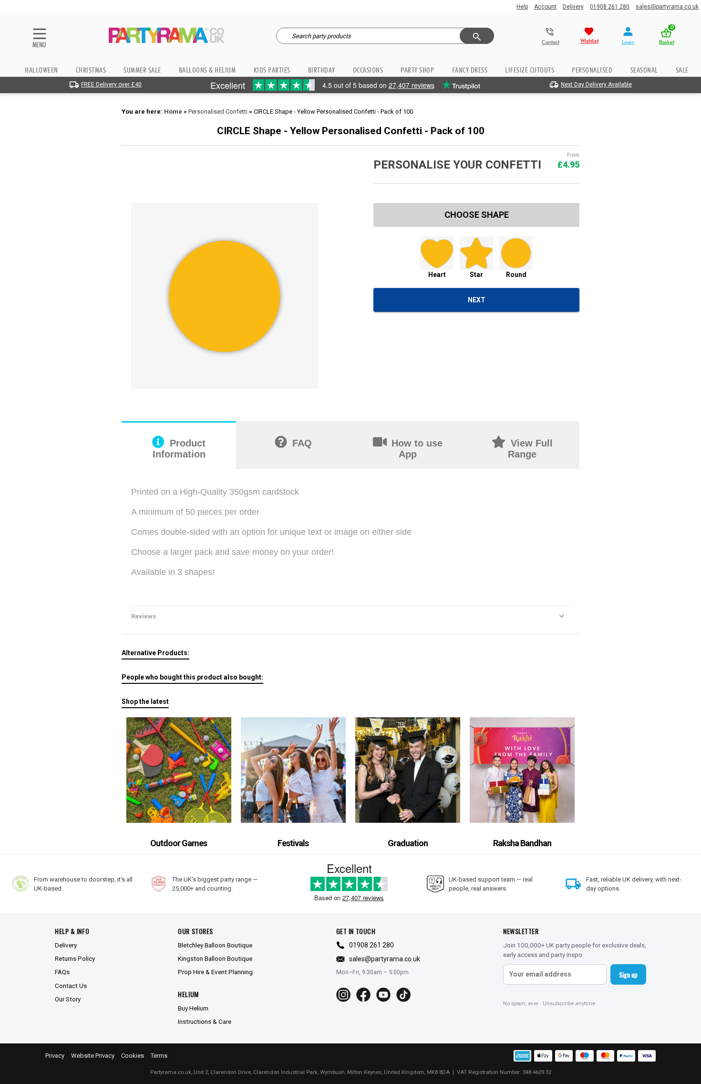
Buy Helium (193, 1008)
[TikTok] (403, 995)
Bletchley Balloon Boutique (215, 945)
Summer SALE (142, 69)
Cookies (132, 1055)
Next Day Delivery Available (596, 84)
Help (522, 6)
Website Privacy (92, 1055)
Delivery (573, 6)
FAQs (62, 972)
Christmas (91, 69)
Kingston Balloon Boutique (215, 958)
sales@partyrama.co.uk (667, 6)
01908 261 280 (609, 6)
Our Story (68, 999)
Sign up (628, 974)
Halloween (41, 69)
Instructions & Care (204, 1021)
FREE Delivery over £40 (111, 84)
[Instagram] (343, 995)
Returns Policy (75, 958)
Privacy (54, 1055)
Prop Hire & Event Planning (215, 972)
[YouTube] (383, 995)
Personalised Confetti (217, 111)
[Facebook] (363, 995)
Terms (159, 1055)
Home (173, 111)
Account (545, 6)
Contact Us (71, 985)
